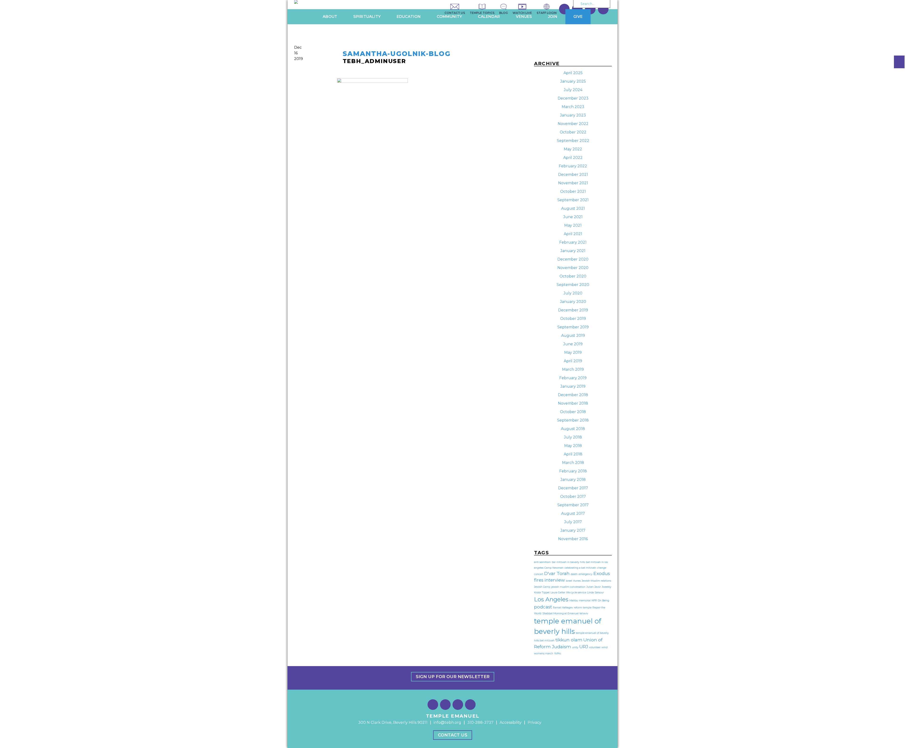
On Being (603, 600)
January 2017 (572, 530)
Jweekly (606, 586)
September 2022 (573, 140)
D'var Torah (557, 573)
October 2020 (572, 276)
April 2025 (573, 73)
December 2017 (573, 488)
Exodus (601, 573)
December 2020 (572, 259)
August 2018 (573, 428)
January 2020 (573, 301)
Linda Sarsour (595, 592)
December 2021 (573, 174)
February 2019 (573, 378)
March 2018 (573, 462)
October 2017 (573, 496)
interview (554, 580)
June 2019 (573, 344)
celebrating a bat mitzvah (580, 567)
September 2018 (573, 420)
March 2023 (573, 107)
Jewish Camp (542, 586)
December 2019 (573, 310)
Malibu (573, 600)
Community (449, 16)
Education (409, 16)
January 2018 (573, 479)
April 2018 (573, 454)
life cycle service (576, 592)
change (601, 567)
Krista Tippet (542, 592)
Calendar (489, 16)
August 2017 (573, 513)
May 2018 (573, 445)
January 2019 (572, 386)
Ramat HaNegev (563, 607)
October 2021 (573, 191)
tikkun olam (568, 640)
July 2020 (573, 293)
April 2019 (573, 361)
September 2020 (573, 284)
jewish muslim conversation (568, 586)
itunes (577, 580)
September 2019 (573, 327)
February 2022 (573, 166)
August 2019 (573, 335)
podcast (543, 607)
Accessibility (511, 722)
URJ (583, 646)
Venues (524, 16)
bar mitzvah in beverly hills (568, 562)
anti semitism (542, 562)
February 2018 (573, 471)
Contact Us (452, 735)
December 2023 (573, 98)
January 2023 (573, 115)
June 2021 (573, 217)
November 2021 (573, 183)
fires (538, 580)
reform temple (583, 607)
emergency (585, 574)
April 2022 (573, 157)
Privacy (534, 722)
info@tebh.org (447, 722)
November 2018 (573, 403)
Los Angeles (551, 599)
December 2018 (573, 395)
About (330, 16)
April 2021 (573, 234)
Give (578, 16)
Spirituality (367, 16)
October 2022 (573, 132)
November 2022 (573, 123)
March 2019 (573, 369)
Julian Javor (593, 586)
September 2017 (573, 505)
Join (552, 16)
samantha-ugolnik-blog (397, 54)
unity (575, 647)
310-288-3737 (480, 722)
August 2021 (573, 208)
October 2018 (573, 412)
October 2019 (573, 318)
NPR (594, 600)
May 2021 (573, 225)
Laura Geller (558, 592)
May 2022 (573, 149)
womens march (543, 653)
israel (569, 580)
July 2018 (573, 437)
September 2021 (573, 200)
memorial (585, 600)
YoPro (557, 653)
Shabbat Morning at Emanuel (560, 613)
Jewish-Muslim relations (596, 580)
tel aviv (584, 613)
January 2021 (572, 251)
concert (538, 574)
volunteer (595, 647)
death (574, 574)
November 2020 (572, 267)
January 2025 (573, 81)
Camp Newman (554, 567)
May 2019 (573, 352)
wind (604, 647)
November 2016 (573, 539)
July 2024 (573, 90)
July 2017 (573, 522)
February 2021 (573, 242)
